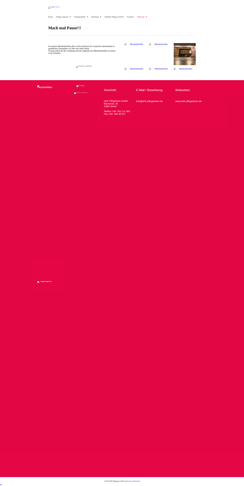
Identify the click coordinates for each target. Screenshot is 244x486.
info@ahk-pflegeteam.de (149, 101)
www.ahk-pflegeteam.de (188, 101)
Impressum (128, 481)
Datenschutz (136, 481)
